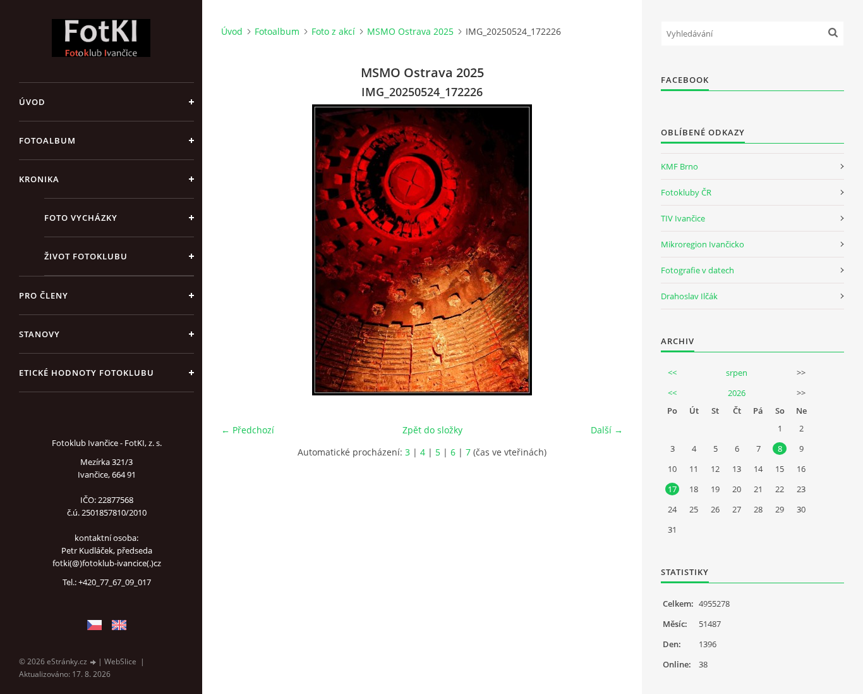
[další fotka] (602, 249)
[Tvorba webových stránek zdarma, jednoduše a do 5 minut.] (93, 662)
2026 (736, 393)
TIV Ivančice (683, 218)
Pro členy (43, 295)
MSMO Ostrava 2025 (410, 31)
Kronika (39, 179)
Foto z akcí (333, 31)
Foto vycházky (81, 217)
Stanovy (39, 334)
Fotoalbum (47, 140)
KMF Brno (679, 166)
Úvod (32, 102)
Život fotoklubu (86, 256)
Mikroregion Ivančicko (702, 244)
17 (672, 489)
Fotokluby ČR (686, 192)
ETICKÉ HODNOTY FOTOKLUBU (86, 372)
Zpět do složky (432, 430)
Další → (607, 430)
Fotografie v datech (697, 270)
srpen (736, 372)
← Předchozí (247, 430)
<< (672, 372)
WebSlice (120, 661)
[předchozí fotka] (241, 249)
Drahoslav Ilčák (689, 296)
